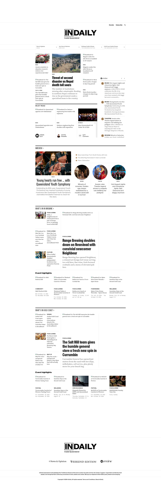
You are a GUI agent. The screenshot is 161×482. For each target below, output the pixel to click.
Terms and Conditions (89, 479)
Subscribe (119, 25)
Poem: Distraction (83, 160)
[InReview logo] (106, 461)
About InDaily (99, 479)
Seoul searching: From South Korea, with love (92, 155)
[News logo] (57, 461)
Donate (111, 25)
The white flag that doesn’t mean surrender (92, 158)
